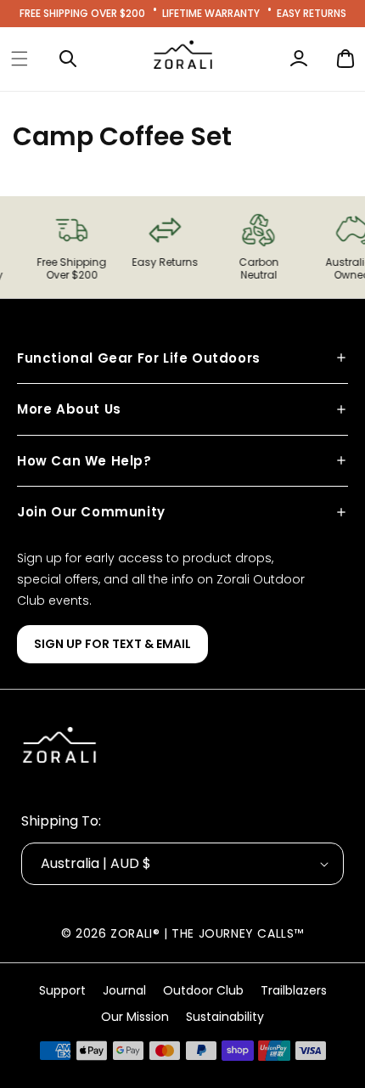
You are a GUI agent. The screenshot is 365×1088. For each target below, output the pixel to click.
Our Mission (135, 1016)
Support (62, 990)
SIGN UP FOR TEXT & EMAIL (112, 643)
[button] (19, 58)
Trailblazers (294, 990)
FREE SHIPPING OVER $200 (82, 13)
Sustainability (225, 1016)
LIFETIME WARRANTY (211, 13)
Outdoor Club (203, 990)
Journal (124, 990)
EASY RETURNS (311, 13)
